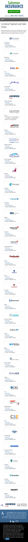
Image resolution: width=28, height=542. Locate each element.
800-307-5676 (16, 16)
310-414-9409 (4, 517)
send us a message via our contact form (17, 517)
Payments (7, 44)
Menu (2, 19)
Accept (7, 538)
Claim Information (9, 45)
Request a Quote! (14, 11)
